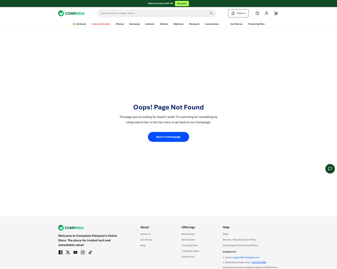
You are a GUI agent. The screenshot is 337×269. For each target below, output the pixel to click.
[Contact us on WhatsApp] (330, 169)
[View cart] (276, 13)
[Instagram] (82, 252)
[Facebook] (60, 252)
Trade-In (241, 13)
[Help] (257, 13)
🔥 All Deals (79, 24)
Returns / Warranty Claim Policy (239, 239)
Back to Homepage (168, 137)
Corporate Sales (190, 251)
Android (149, 24)
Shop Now (182, 3)
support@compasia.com (245, 257)
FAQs (225, 234)
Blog (142, 245)
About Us (145, 234)
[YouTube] (75, 252)
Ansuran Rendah (101, 24)
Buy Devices (188, 234)
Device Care (188, 256)
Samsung (134, 24)
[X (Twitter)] (68, 252)
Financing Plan (256, 24)
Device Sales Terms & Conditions (240, 245)
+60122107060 (258, 262)
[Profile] (266, 13)
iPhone (120, 24)
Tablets (164, 24)
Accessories (212, 24)
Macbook (194, 24)
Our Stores (236, 24)
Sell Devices (188, 239)
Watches (178, 24)
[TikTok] (90, 252)
